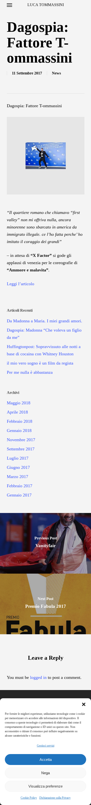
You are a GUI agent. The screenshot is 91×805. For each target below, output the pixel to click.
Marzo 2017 (17, 476)
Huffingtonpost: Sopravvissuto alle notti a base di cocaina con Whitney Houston (44, 350)
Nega (45, 773)
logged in (38, 677)
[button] (83, 704)
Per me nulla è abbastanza (30, 372)
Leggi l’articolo (20, 283)
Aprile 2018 (17, 412)
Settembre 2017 (20, 449)
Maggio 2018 (18, 402)
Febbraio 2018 (19, 421)
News (56, 73)
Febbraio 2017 (19, 485)
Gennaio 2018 (19, 430)
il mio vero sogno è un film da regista (40, 363)
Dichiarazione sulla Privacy (55, 797)
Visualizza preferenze (45, 786)
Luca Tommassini (45, 5)
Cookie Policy (29, 797)
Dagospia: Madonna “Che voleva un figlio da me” (44, 334)
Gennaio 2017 (19, 495)
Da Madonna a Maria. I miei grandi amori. (44, 320)
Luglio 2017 (17, 458)
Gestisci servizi (45, 745)
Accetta (46, 759)
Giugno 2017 (18, 467)
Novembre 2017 (21, 439)
